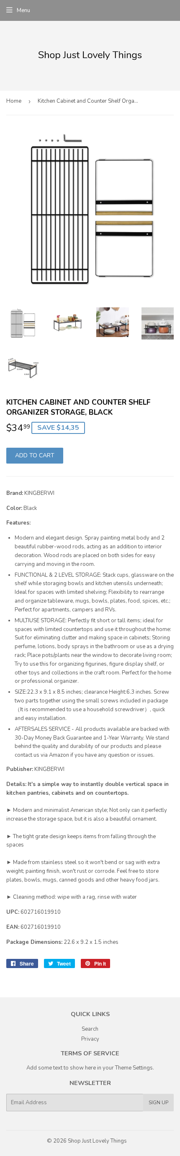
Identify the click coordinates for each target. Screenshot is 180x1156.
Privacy (90, 1039)
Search (90, 1029)
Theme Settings (134, 1068)
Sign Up (158, 1102)
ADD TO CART (34, 455)
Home (13, 101)
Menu (23, 10)
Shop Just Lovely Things (97, 1141)
